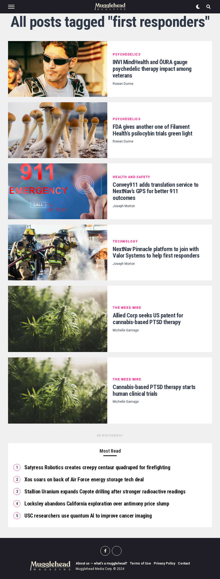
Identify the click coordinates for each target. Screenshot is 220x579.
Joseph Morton (124, 206)
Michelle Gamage (126, 330)
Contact (184, 563)
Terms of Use (140, 563)
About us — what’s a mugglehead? (101, 563)
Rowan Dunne (123, 84)
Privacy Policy (164, 563)
